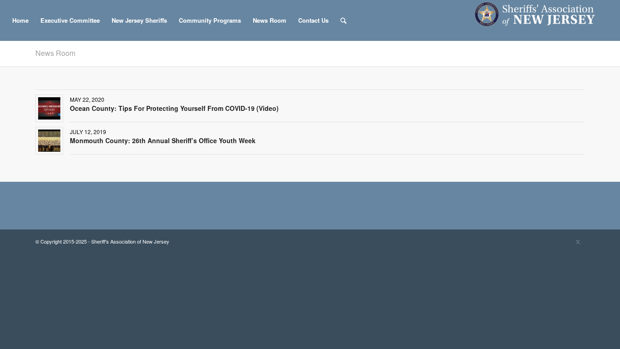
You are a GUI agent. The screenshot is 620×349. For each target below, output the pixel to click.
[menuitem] (20, 20)
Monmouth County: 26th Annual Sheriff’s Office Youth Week (163, 140)
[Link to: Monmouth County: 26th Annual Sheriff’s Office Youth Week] (49, 141)
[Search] (343, 20)
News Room (55, 53)
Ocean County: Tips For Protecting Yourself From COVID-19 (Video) (174, 108)
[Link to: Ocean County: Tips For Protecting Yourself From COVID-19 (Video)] (49, 108)
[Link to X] (578, 241)
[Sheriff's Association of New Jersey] (540, 20)
